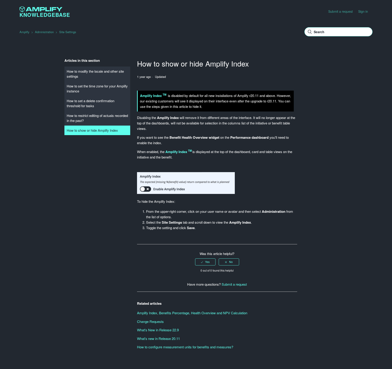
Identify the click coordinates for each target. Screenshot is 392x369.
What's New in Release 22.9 (158, 329)
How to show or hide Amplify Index (92, 130)
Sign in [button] (363, 11)
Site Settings (67, 32)
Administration (44, 32)
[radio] (205, 261)
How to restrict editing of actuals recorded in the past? (97, 118)
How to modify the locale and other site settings (95, 74)
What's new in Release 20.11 (158, 338)
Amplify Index (151, 95)
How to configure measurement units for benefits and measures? (185, 346)
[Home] (41, 10)
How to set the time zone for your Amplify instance (97, 89)
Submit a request (340, 11)
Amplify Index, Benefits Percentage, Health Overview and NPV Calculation (192, 312)
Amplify (24, 32)
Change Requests (150, 321)
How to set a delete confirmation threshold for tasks (90, 103)
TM (164, 94)
